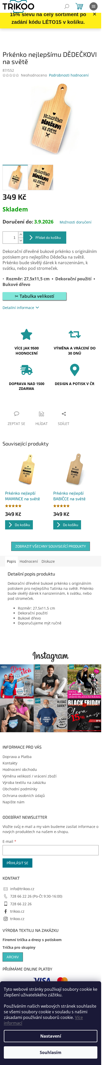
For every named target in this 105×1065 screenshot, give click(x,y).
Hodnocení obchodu (20, 769)
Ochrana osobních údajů (24, 795)
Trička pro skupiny (19, 947)
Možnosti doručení (75, 222)
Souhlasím (50, 1052)
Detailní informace (18, 307)
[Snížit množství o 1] (20, 240)
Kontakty (10, 763)
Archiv (13, 957)
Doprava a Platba (17, 756)
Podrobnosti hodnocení (69, 75)
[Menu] (93, 6)
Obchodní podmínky (20, 788)
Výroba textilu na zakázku (24, 782)
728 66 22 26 (21, 903)
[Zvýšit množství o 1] (20, 235)
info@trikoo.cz (22, 888)
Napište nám (13, 802)
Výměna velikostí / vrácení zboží (30, 776)
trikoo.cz (17, 911)
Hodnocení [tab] (29, 561)
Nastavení (50, 1036)
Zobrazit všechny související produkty (50, 546)
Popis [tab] (11, 561)
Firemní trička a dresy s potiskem (32, 939)
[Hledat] (67, 6)
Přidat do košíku (48, 237)
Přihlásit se (17, 863)
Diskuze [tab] (48, 561)
